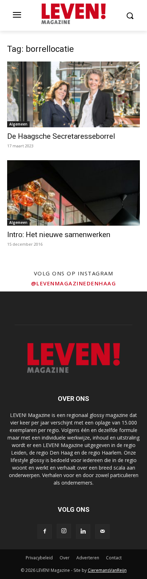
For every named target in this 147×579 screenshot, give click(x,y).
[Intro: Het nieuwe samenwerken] (73, 193)
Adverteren (87, 558)
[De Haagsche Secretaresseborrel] (73, 94)
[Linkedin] (83, 531)
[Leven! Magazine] (73, 14)
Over (65, 558)
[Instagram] (64, 531)
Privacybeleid (39, 558)
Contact (114, 558)
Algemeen (18, 124)
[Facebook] (44, 531)
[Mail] (102, 531)
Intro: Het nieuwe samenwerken (58, 234)
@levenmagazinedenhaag (73, 283)
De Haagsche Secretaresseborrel (61, 136)
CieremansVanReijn (107, 570)
